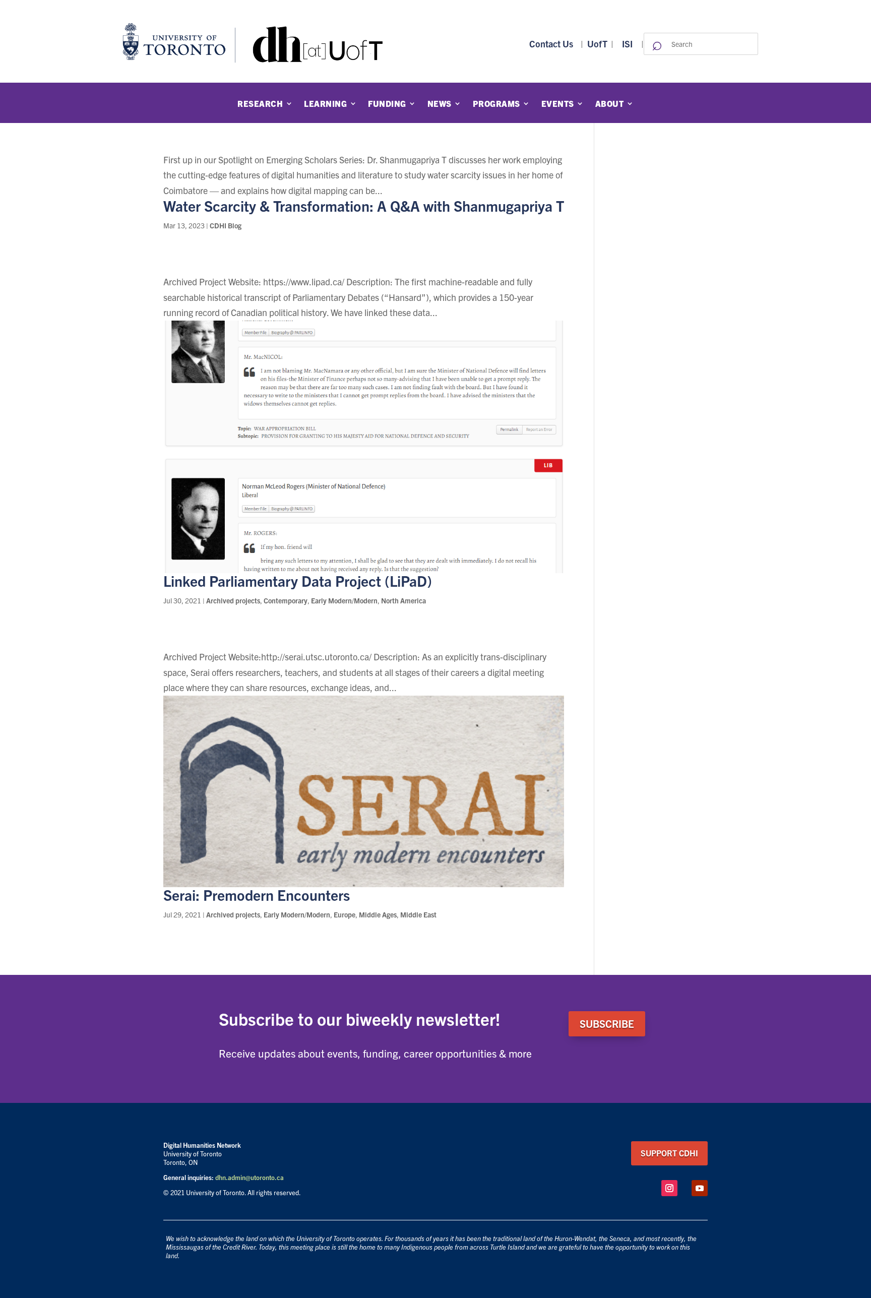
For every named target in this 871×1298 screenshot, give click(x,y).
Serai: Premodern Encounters (256, 894)
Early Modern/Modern (344, 600)
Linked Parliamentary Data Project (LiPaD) (297, 580)
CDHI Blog (225, 225)
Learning (325, 103)
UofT (597, 43)
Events (557, 103)
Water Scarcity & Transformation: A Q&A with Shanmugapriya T (363, 205)
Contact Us (551, 43)
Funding (387, 103)
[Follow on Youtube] (700, 1188)
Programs (496, 103)
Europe (344, 914)
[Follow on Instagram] (669, 1188)
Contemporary (285, 600)
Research (260, 103)
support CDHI (669, 1153)
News (439, 103)
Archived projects (233, 600)
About (609, 103)
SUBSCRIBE (607, 1023)
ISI (627, 43)
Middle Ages (378, 914)
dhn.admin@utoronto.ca (249, 1177)
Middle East (418, 914)
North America (403, 600)
